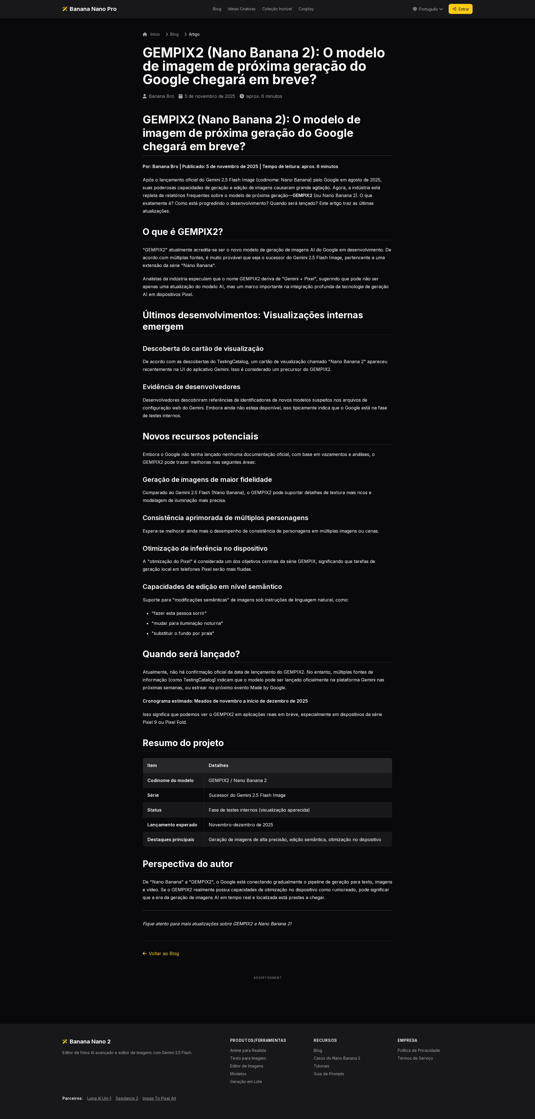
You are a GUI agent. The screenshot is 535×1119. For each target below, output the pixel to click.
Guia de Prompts (329, 1073)
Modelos (238, 1073)
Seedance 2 (127, 1098)
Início (154, 34)
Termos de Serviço (415, 1058)
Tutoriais (321, 1066)
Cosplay (306, 8)
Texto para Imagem (248, 1058)
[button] (428, 9)
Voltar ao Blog (164, 953)
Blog (217, 8)
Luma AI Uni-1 (99, 1098)
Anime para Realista (248, 1050)
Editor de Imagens (246, 1066)
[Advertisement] (267, 993)
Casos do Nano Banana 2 (337, 1058)
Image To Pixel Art (159, 1098)
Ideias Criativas (242, 8)
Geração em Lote (246, 1081)
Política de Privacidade (419, 1050)
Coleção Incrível (277, 8)
